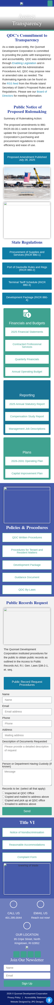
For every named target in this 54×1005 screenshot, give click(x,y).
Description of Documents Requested (24, 741)
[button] (50, 3)
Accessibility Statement (35, 997)
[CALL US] (13, 904)
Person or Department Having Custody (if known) (27, 765)
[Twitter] (23, 954)
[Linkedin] (37, 954)
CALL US (14, 913)
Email (5, 706)
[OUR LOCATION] (27, 925)
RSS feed (12, 83)
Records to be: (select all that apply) (23, 788)
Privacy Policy (14, 997)
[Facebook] (16, 954)
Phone (6, 718)
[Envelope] (30, 954)
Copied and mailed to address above (27, 796)
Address (7, 729)
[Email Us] (40, 904)
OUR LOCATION (27, 934)
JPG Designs (37, 1001)
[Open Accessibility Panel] (49, 1000)
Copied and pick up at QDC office (25, 800)
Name (5, 694)
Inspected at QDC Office (19, 793)
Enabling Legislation (24, 63)
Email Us (40, 913)
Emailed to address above (20, 804)
